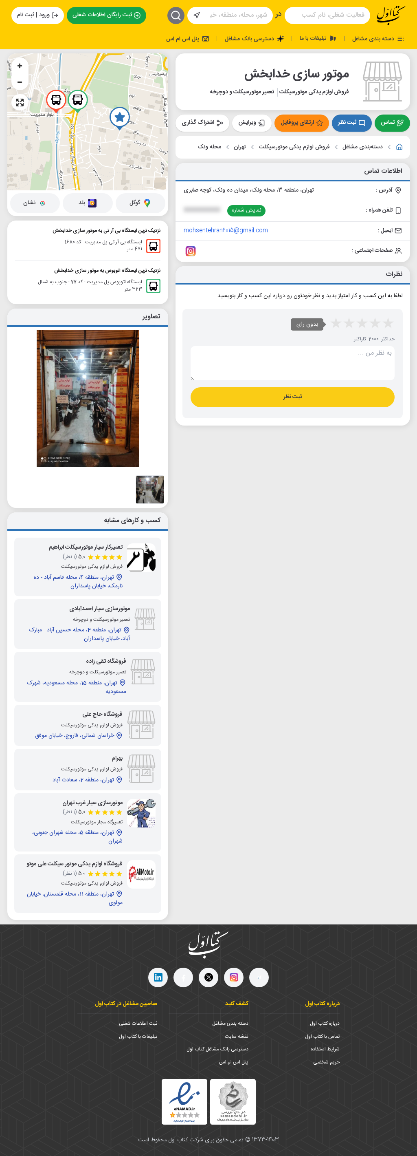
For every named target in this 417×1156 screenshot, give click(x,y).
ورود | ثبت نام (33, 15)
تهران (240, 147)
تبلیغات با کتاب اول (138, 1036)
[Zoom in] (20, 65)
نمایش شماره (246, 210)
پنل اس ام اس (183, 39)
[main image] (88, 398)
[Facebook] (183, 977)
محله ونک (209, 147)
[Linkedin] (158, 977)
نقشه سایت (236, 1036)
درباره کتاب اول (325, 1023)
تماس (388, 123)
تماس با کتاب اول (322, 1036)
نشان (29, 203)
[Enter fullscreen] (20, 102)
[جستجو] (175, 15)
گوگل (134, 203)
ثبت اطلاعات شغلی (138, 1023)
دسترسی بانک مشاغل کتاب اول (217, 1049)
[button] (120, 118)
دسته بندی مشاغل (374, 39)
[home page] (391, 15)
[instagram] (234, 977)
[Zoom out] (20, 82)
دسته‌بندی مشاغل (362, 147)
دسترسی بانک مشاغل (250, 39)
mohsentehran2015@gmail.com (226, 231)
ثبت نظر (347, 123)
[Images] (150, 489)
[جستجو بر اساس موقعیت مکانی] (196, 15)
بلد (82, 203)
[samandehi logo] (233, 1101)
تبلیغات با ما (314, 38)
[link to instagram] (190, 251)
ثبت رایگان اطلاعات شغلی (102, 15)
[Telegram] (259, 977)
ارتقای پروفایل (297, 123)
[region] (88, 121)
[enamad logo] (184, 1102)
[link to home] (399, 147)
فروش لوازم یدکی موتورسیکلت (294, 147)
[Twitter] (208, 977)
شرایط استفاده (325, 1049)
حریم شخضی (326, 1062)
